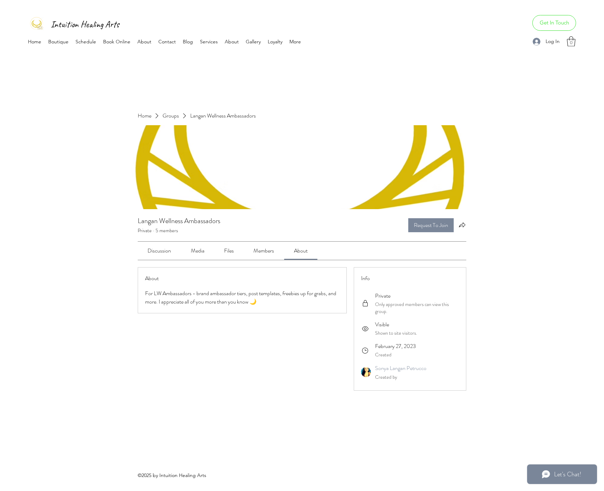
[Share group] (462, 225)
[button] (571, 41)
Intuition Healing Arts (85, 24)
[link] (159, 251)
